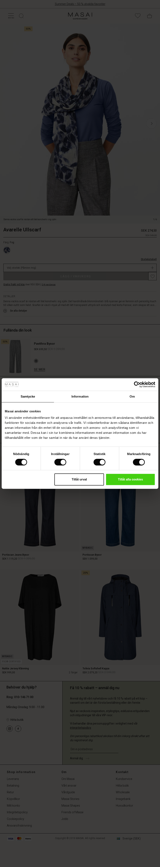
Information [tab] (80, 396)
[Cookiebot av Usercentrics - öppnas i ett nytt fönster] (137, 384)
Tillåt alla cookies (130, 479)
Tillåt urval (79, 479)
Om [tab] (132, 396)
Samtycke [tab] (28, 396)
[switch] (60, 462)
